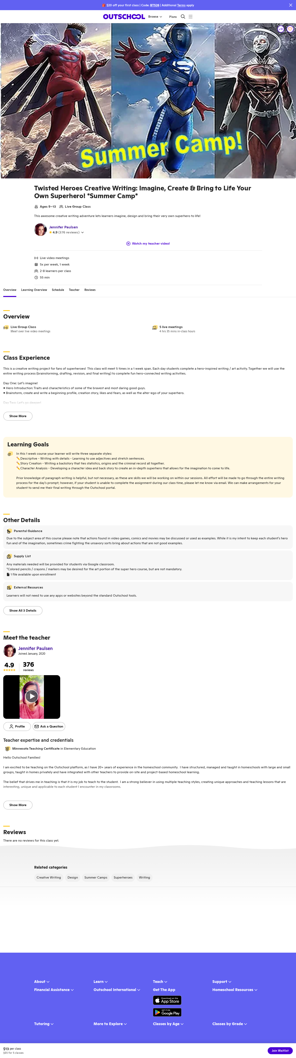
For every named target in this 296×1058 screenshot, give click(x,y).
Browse (153, 16)
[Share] (280, 29)
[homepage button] (124, 16)
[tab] (9, 290)
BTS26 (154, 5)
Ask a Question (51, 726)
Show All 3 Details (22, 610)
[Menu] (190, 16)
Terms (181, 5)
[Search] (183, 16)
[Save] (290, 29)
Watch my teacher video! (151, 244)
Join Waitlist (280, 1051)
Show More (17, 416)
